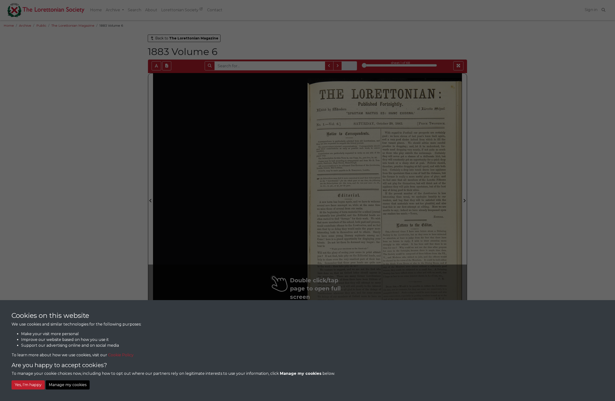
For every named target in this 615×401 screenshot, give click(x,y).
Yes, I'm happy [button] (28, 384)
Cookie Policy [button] (121, 355)
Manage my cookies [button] (67, 384)
